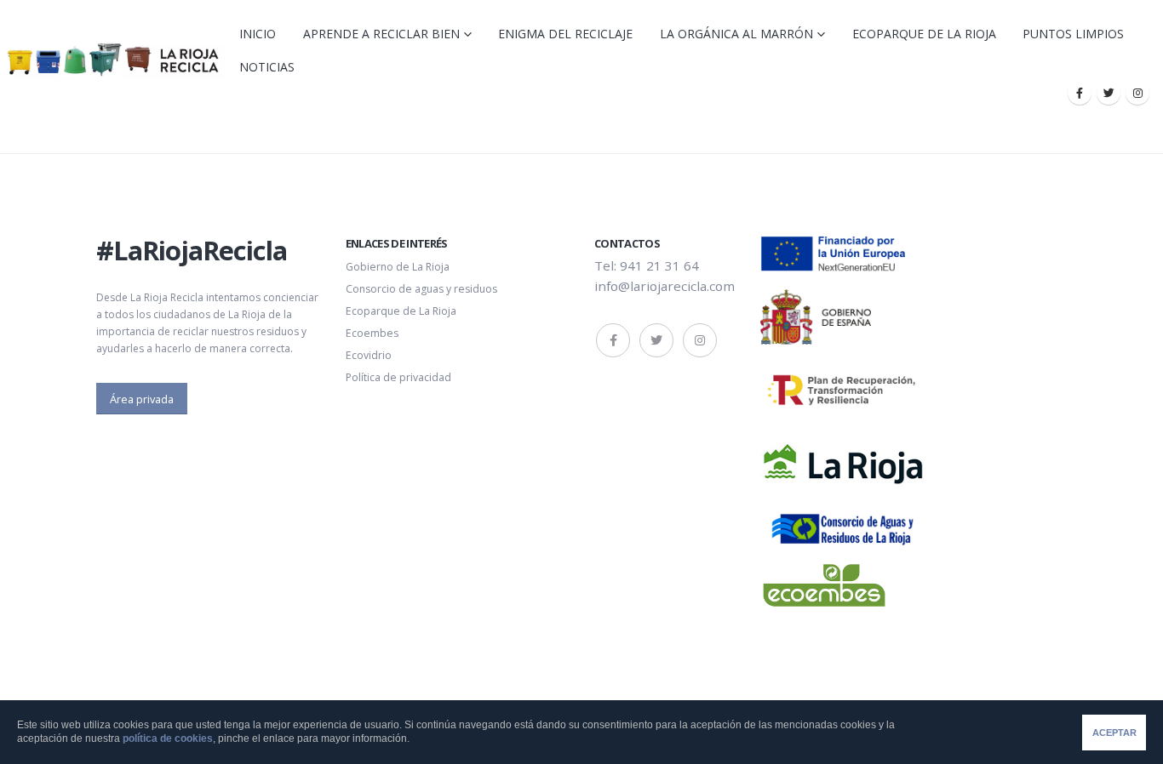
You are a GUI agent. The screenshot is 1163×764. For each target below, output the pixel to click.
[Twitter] (1108, 93)
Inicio (257, 34)
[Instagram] (1137, 93)
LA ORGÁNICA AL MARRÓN (736, 34)
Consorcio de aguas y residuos (421, 289)
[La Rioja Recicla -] (113, 59)
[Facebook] (1079, 93)
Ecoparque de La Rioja (924, 34)
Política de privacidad (398, 377)
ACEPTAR (1114, 732)
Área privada (142, 399)
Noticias (267, 67)
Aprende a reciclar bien (381, 34)
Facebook (613, 340)
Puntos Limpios (1073, 34)
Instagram (700, 340)
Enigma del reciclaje (565, 34)
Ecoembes (372, 333)
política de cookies (168, 738)
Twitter (656, 340)
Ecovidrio (369, 355)
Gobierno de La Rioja (398, 266)
